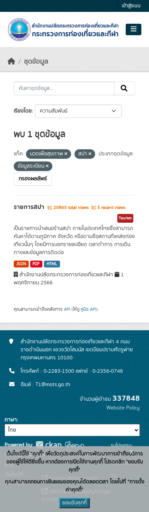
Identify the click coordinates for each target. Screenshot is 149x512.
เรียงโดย (23, 111)
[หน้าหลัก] (11, 62)
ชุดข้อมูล (36, 62)
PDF (36, 264)
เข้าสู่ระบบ (131, 6)
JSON (21, 264)
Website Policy (123, 408)
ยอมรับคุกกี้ (74, 503)
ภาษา (11, 420)
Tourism (125, 218)
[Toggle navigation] (133, 29)
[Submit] (124, 88)
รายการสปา (30, 207)
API (67, 309)
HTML (52, 264)
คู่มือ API (88, 309)
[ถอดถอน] (66, 154)
